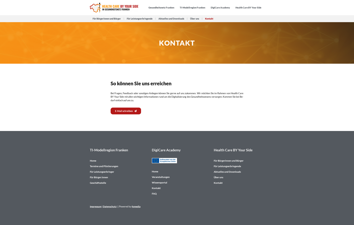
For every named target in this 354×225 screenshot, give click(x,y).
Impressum (95, 206)
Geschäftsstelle (98, 182)
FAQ (154, 193)
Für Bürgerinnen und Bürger (107, 18)
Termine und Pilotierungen (104, 166)
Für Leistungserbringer (102, 171)
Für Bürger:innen (99, 177)
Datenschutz (109, 206)
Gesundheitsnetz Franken (161, 7)
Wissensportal (159, 182)
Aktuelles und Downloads (171, 18)
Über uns (194, 18)
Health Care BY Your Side (248, 7)
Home (93, 160)
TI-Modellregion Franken (192, 7)
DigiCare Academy (220, 7)
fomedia (136, 206)
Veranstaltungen (161, 177)
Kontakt (209, 18)
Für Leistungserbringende (140, 18)
